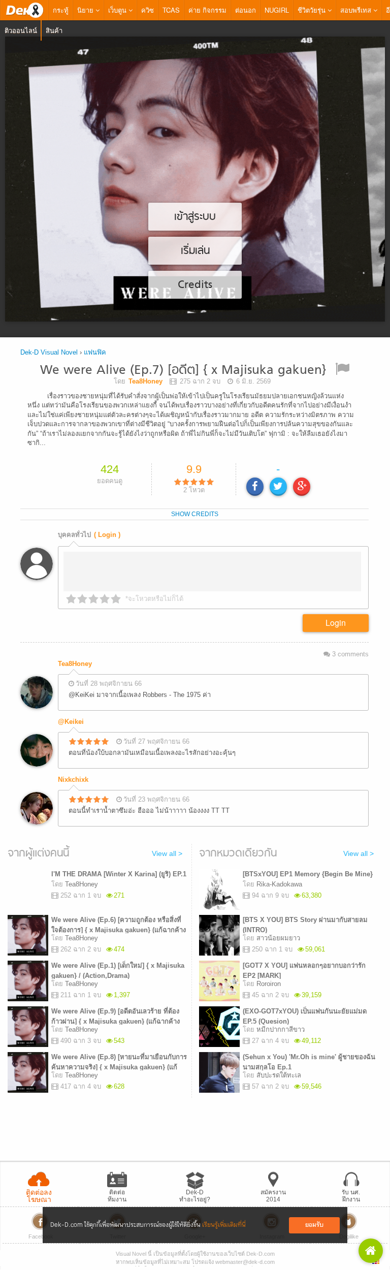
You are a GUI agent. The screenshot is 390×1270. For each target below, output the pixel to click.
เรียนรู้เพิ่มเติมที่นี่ (224, 1225)
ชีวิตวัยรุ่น (313, 10)
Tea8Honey (75, 661)
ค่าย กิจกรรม (207, 10)
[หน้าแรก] (24, 10)
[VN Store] (371, 1251)
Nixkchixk (73, 777)
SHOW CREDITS (194, 511)
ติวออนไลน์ (21, 30)
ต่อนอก (245, 10)
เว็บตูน (118, 10)
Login (336, 620)
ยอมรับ (314, 1225)
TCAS (171, 10)
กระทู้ (61, 10)
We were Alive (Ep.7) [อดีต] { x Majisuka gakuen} (183, 370)
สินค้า (54, 30)
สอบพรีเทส (356, 10)
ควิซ (147, 10)
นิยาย (86, 10)
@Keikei (71, 719)
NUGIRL (277, 10)
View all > (167, 851)
